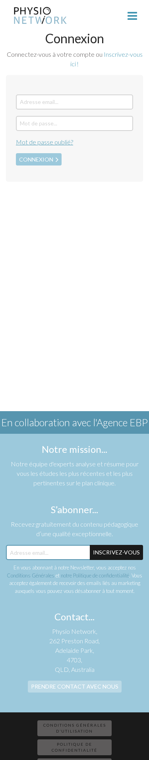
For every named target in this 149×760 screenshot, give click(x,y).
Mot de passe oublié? (44, 142)
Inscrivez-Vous (116, 552)
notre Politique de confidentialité (95, 575)
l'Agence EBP (120, 422)
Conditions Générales (30, 575)
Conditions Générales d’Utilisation (74, 728)
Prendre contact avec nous (74, 686)
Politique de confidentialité (74, 747)
